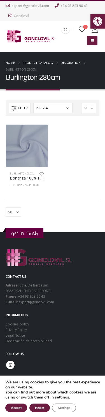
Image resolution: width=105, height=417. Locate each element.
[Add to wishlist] (41, 173)
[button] (97, 21)
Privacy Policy (16, 329)
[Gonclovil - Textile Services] (31, 36)
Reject (39, 408)
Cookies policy (17, 324)
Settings (64, 408)
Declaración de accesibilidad (29, 341)
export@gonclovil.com (30, 5)
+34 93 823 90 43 (74, 5)
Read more (39, 134)
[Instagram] (65, 29)
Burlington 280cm (22, 173)
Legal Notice (15, 335)
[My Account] (94, 29)
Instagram (10, 365)
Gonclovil (21, 15)
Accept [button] (16, 408)
